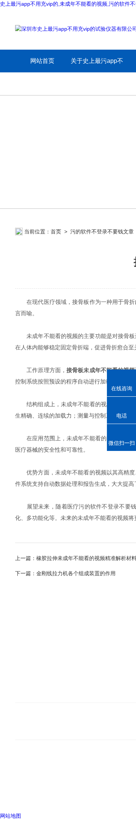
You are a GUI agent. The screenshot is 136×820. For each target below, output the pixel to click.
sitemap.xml (40, 782)
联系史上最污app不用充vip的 (54, 693)
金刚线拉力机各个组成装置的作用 (76, 573)
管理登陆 (25, 797)
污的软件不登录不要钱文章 (102, 231)
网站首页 (42, 61)
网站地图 (10, 816)
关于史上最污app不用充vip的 (97, 72)
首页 (56, 231)
